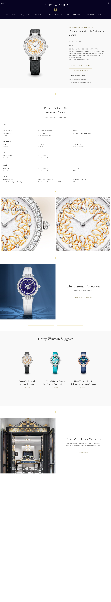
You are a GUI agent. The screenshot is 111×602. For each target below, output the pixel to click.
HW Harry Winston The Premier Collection (81, 27)
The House (10, 15)
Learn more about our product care (79, 82)
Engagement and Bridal (58, 15)
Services (101, 15)
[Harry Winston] (55, 5)
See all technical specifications (78, 80)
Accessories (89, 15)
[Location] (109, 2)
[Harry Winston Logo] (55, 10)
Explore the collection (83, 297)
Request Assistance (81, 70)
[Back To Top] (108, 599)
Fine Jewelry (39, 15)
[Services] (2, 3)
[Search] (6, 3)
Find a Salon (83, 452)
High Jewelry (24, 15)
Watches (76, 15)
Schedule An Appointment (80, 65)
